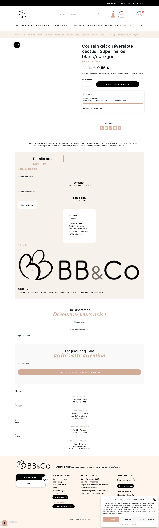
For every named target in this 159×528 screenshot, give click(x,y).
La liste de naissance (89, 482)
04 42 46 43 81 (60, 497)
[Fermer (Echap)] (15, 522)
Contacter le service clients (92, 493)
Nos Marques (112, 25)
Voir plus (30, 484)
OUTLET (128, 25)
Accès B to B (138, 3)
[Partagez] (11, 522)
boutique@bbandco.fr (63, 506)
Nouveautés (78, 25)
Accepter (111, 519)
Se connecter (125, 480)
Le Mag (139, 25)
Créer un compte (126, 486)
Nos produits (23, 25)
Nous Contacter (109, 3)
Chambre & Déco (45, 35)
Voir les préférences (147, 519)
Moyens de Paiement (89, 488)
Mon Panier (139, 14)
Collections (41, 25)
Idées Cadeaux (59, 25)
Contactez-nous (59, 485)
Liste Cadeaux (120, 14)
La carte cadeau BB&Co (90, 479)
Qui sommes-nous (124, 3)
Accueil (18, 35)
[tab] (46, 158)
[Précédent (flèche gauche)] (2, 525)
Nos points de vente (125, 495)
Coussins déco (73, 35)
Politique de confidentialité (129, 524)
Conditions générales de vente (93, 491)
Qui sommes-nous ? (60, 479)
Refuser (128, 519)
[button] (155, 499)
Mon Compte (111, 14)
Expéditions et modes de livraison (94, 485)
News (54, 488)
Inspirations (94, 25)
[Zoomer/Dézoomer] (2, 522)
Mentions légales (59, 491)
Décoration (59, 35)
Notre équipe (57, 482)
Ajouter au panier (117, 84)
